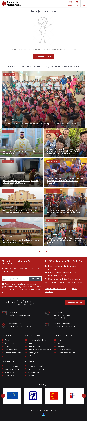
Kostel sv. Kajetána (12, 369)
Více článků (43, 252)
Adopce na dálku (64, 350)
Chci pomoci (32, 376)
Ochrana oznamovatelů (13, 353)
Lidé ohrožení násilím (36, 356)
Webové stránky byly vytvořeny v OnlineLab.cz (43, 418)
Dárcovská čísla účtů (35, 366)
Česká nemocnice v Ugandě (68, 353)
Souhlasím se (20, 284)
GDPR (7, 346)
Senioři (31, 343)
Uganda (60, 343)
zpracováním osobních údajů (25, 284)
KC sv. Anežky (10, 372)
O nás (7, 340)
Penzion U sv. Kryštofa (13, 366)
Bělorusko (61, 346)
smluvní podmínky (33, 289)
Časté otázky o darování (37, 369)
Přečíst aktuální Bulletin (55, 289)
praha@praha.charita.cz (20, 315)
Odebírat (35, 279)
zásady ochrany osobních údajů (13, 289)
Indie (59, 340)
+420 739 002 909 (61, 315)
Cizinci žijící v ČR (34, 353)
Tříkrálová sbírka (10, 376)
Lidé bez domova (34, 346)
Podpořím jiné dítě (43, 56)
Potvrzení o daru (34, 372)
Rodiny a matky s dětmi (37, 340)
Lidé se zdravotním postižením (39, 350)
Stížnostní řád (10, 356)
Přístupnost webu (11, 350)
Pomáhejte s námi (75, 302)
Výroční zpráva (10, 343)
